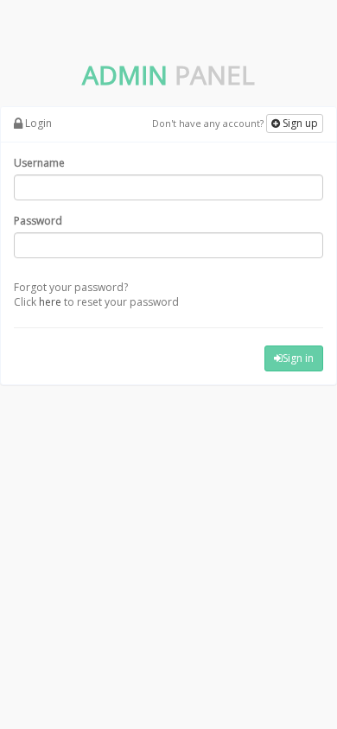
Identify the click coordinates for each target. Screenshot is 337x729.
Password (38, 220)
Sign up (299, 123)
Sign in (298, 358)
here (50, 302)
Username (39, 162)
